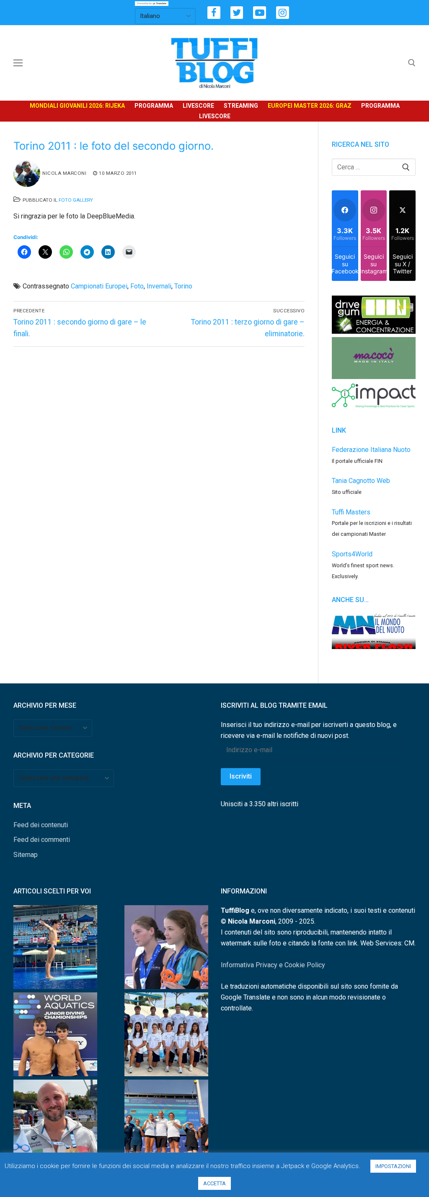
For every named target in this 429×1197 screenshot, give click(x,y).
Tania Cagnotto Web (361, 481)
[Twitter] (236, 12)
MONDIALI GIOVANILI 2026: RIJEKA (77, 105)
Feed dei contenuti (40, 825)
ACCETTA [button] (214, 1183)
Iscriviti (241, 776)
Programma (153, 105)
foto (137, 286)
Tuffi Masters (351, 512)
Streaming (241, 105)
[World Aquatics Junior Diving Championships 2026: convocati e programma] (166, 1036)
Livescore (198, 105)
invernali (159, 286)
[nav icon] (18, 63)
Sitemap (25, 855)
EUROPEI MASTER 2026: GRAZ (309, 105)
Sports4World (352, 554)
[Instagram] (282, 12)
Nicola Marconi (64, 173)
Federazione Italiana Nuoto (371, 450)
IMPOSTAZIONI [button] (393, 1166)
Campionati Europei (99, 286)
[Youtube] (259, 12)
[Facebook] (213, 12)
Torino (183, 286)
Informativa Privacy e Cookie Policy (273, 965)
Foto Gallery (76, 200)
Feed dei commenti (41, 840)
